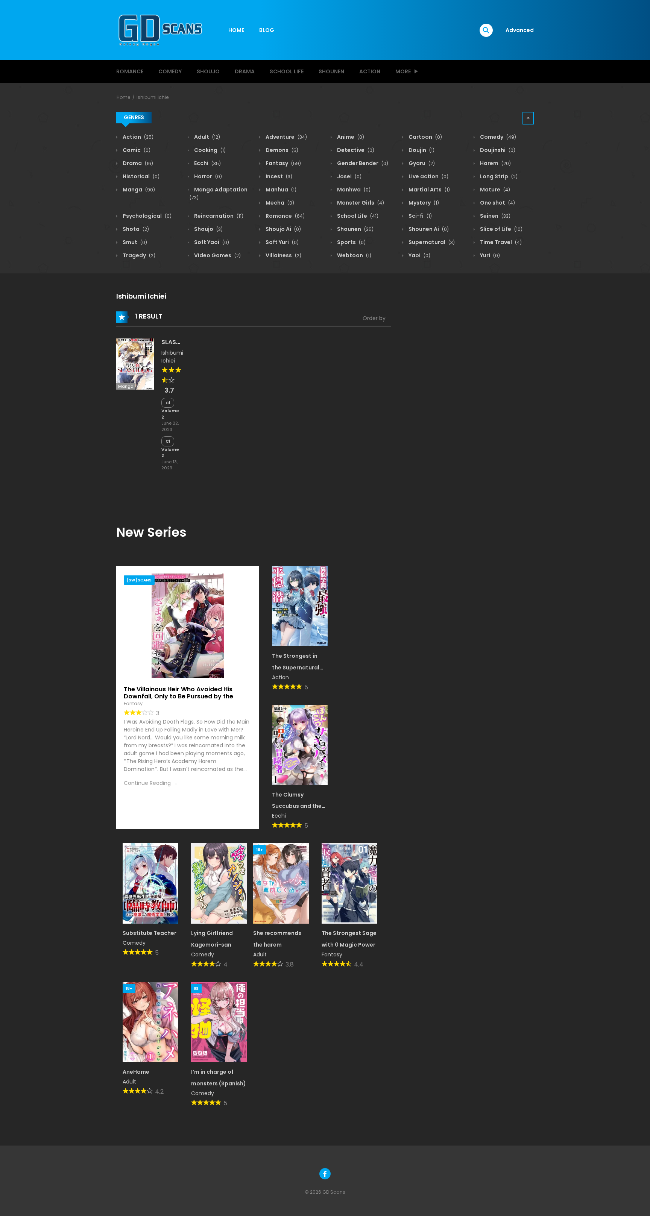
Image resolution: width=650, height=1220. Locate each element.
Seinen (494, 216)
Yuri (489, 255)
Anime (350, 137)
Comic (135, 150)
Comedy (170, 71)
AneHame (136, 1072)
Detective (355, 150)
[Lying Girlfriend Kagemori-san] (219, 883)
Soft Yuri (281, 242)
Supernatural (431, 242)
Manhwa (353, 189)
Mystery (423, 202)
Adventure (285, 137)
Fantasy (282, 163)
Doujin (420, 150)
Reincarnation (218, 216)
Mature (494, 189)
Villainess (282, 255)
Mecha (279, 202)
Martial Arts (428, 189)
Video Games (217, 255)
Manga (138, 189)
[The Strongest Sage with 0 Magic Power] (349, 883)
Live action (427, 176)
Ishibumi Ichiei (153, 97)
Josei (348, 176)
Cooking (209, 150)
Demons (281, 150)
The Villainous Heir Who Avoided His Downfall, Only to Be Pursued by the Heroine (178, 696)
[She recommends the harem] (281, 883)
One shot (497, 202)
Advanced (520, 30)
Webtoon (353, 255)
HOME (236, 30)
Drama (245, 71)
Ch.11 (168, 441)
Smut (134, 242)
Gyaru (421, 163)
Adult (206, 137)
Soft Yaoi (211, 242)
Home (123, 97)
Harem (495, 163)
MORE (403, 71)
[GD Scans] (160, 29)
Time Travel (500, 242)
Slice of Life (500, 229)
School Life (287, 71)
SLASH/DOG (179, 342)
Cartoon (424, 137)
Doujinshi (497, 150)
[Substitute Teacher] (150, 883)
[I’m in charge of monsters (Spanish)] (219, 1022)
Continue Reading (147, 783)
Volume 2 (170, 414)
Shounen (331, 71)
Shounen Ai (428, 229)
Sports (351, 242)
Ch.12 (168, 403)
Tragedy (138, 255)
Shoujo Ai (282, 229)
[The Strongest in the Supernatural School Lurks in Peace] (300, 605)
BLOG (266, 30)
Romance (129, 71)
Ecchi (207, 163)
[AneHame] (150, 1022)
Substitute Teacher (149, 933)
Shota (135, 229)
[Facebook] (325, 1173)
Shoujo (208, 71)
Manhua (280, 189)
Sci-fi (419, 216)
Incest (278, 176)
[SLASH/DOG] (135, 363)
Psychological (146, 216)
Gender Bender (362, 163)
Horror (207, 176)
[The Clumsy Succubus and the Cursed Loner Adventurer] (300, 744)
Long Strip (498, 176)
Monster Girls (360, 202)
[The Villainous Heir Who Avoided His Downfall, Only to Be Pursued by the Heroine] (188, 625)
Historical (140, 176)
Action (369, 71)
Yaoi (418, 255)
